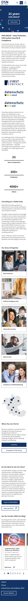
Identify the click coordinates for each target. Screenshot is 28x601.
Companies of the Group (14, 450)
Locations (14, 445)
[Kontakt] (21, 2)
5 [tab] (17, 573)
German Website (8, 593)
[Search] (17, 3)
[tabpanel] (14, 551)
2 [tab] (10, 573)
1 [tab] (8, 573)
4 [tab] (15, 573)
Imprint (3, 582)
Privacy (3, 585)
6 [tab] (20, 573)
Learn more (14, 22)
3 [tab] (13, 573)
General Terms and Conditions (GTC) (12, 588)
